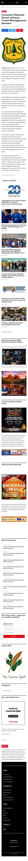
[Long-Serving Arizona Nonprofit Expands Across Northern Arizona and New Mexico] (14, 265)
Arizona (4, 11)
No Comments (15, 26)
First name (4, 739)
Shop (4, 810)
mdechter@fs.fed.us (14, 170)
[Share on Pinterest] (19, 30)
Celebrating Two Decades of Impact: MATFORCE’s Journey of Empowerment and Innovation (14, 202)
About (4, 815)
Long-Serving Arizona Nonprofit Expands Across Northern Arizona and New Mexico (13, 275)
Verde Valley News (7, 777)
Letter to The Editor (8, 781)
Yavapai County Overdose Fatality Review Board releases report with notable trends (13, 300)
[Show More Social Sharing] (24, 30)
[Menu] (3, 2)
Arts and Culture (7, 790)
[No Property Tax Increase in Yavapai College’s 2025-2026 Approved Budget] (14, 216)
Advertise (5, 813)
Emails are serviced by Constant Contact (13, 759)
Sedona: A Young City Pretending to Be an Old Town (14, 587)
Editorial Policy (6, 820)
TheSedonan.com (14, 842)
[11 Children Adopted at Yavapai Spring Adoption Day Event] (14, 314)
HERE (14, 509)
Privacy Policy (17, 852)
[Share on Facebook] (5, 30)
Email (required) (6, 734)
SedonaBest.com (14, 846)
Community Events (7, 797)
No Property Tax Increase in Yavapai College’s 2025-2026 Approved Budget (14, 226)
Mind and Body (6, 792)
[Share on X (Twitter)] (12, 30)
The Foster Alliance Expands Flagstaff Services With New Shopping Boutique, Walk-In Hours (13, 251)
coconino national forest (8, 175)
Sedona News (6, 774)
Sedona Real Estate (8, 808)
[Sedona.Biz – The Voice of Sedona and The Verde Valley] (14, 2)
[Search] (25, 2)
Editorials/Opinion (7, 779)
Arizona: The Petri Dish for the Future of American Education (13, 594)
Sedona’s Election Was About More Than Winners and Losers (13, 547)
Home (3, 7)
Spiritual (5, 795)
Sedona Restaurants (8, 799)
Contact (5, 818)
